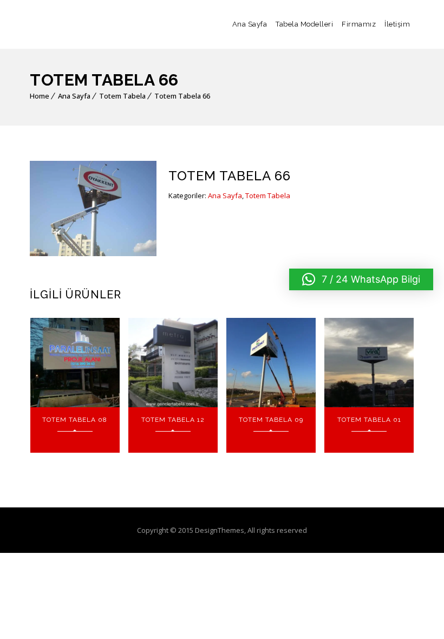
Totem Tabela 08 (74, 419)
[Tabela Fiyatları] (68, 24)
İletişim (397, 24)
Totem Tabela (122, 96)
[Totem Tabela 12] (173, 362)
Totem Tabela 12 (173, 419)
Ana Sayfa (249, 24)
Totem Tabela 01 (369, 419)
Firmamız (359, 24)
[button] (361, 279)
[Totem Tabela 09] (271, 362)
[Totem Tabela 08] (75, 362)
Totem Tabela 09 (271, 419)
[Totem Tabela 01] (369, 362)
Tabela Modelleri (304, 24)
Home (39, 96)
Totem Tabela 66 (182, 96)
